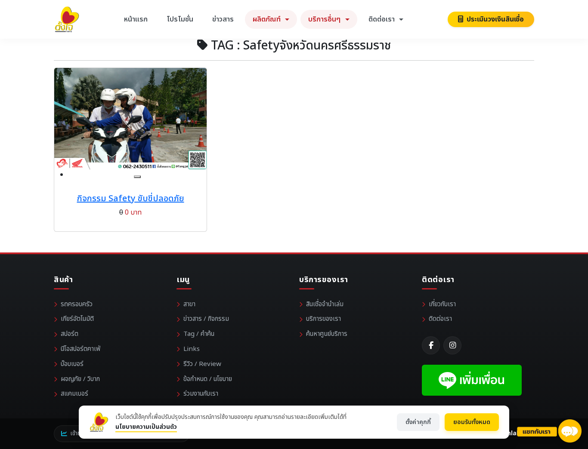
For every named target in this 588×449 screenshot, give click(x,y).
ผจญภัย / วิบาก (80, 379)
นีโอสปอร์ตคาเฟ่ (80, 349)
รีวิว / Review (202, 364)
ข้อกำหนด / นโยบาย (207, 379)
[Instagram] (452, 345)
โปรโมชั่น (180, 19)
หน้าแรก (136, 19)
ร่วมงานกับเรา (200, 394)
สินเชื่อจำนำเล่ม (325, 304)
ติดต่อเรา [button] (382, 19)
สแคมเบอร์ (74, 394)
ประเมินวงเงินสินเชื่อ (494, 19)
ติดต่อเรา (440, 319)
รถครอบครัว (77, 304)
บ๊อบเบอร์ (72, 364)
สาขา (189, 304)
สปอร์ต (69, 334)
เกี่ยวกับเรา (442, 304)
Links (191, 349)
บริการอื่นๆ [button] (325, 19)
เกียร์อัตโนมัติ (77, 319)
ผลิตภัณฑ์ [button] (267, 19)
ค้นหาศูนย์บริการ (326, 334)
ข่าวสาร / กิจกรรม (206, 319)
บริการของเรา (323, 319)
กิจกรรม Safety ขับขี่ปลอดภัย (130, 198)
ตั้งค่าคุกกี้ (418, 422)
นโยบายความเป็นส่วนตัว (146, 426)
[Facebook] (431, 345)
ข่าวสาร (223, 19)
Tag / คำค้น (198, 334)
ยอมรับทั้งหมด (471, 422)
